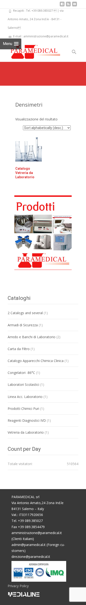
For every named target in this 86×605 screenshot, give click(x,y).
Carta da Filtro (19, 349)
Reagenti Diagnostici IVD (27, 420)
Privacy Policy (18, 586)
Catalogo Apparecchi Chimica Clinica (36, 360)
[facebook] (62, 6)
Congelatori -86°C (21, 372)
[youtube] (74, 6)
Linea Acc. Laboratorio (25, 396)
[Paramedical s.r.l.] (31, 50)
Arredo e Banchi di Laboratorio (31, 337)
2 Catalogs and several (25, 313)
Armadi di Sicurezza (23, 325)
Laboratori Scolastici (23, 384)
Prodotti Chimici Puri (23, 408)
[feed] (68, 6)
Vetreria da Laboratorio (26, 432)
